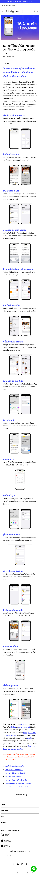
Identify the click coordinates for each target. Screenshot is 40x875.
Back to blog (21, 795)
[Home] (10, 11)
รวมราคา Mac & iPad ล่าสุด (15, 776)
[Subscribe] (33, 855)
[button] (2, 11)
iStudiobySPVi (16, 872)
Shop (30, 1)
